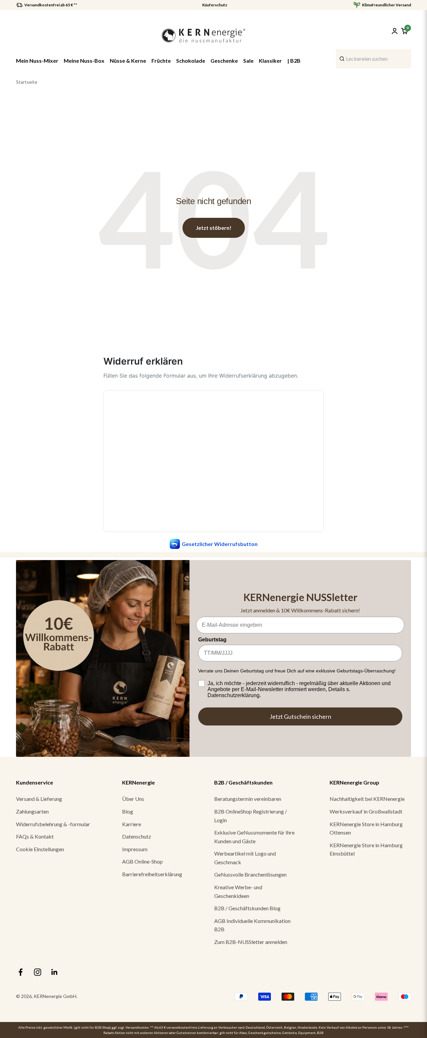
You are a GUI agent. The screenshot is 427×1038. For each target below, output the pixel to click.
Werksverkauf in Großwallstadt (366, 811)
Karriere (131, 824)
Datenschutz (136, 836)
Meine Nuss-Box (84, 60)
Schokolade (190, 60)
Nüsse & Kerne (128, 60)
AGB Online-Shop (142, 861)
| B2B (294, 60)
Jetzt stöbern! (214, 227)
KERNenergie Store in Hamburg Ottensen (366, 828)
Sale (248, 60)
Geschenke (224, 60)
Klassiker (270, 60)
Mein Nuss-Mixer (37, 60)
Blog (127, 811)
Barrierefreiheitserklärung (152, 874)
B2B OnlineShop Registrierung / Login (250, 815)
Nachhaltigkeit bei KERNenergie (367, 799)
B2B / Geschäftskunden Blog (247, 908)
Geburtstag (212, 639)
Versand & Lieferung (39, 799)
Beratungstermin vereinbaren (247, 799)
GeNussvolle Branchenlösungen (250, 874)
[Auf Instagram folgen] (37, 972)
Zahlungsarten (32, 811)
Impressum (134, 849)
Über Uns (133, 799)
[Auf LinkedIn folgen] (54, 972)
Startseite (26, 82)
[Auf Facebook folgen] (20, 972)
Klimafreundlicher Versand (386, 5)
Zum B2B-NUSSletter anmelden (250, 942)
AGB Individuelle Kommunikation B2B (252, 925)
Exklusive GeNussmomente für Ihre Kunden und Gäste (254, 836)
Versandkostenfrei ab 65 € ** (50, 5)
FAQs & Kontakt (35, 836)
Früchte (161, 60)
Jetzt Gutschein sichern (300, 716)
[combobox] (373, 58)
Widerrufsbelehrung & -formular (53, 824)
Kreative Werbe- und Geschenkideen (238, 891)
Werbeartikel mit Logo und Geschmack (245, 857)
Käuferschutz (214, 5)
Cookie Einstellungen (40, 849)
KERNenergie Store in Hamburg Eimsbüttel (366, 849)
